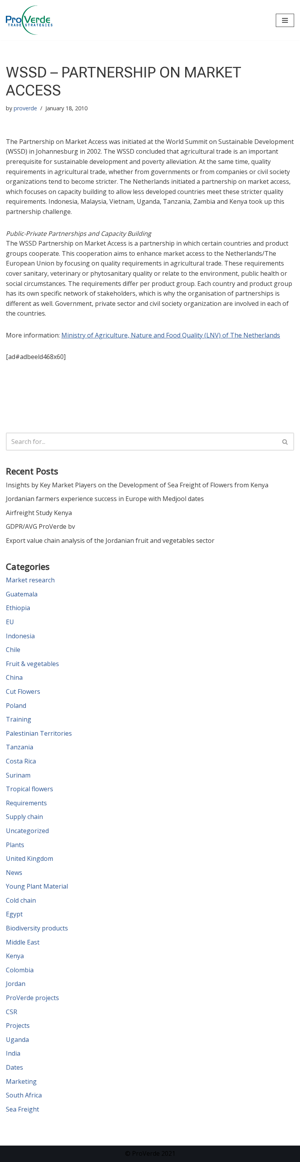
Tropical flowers (29, 789)
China (14, 677)
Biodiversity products (37, 928)
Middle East (22, 942)
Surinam (18, 775)
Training (18, 719)
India (13, 1053)
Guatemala (22, 594)
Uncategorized (27, 830)
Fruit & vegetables (32, 663)
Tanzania (19, 747)
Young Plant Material (37, 886)
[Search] (285, 442)
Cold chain (21, 900)
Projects (18, 1025)
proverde (25, 108)
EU (10, 622)
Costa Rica (21, 761)
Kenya (15, 956)
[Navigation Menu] (285, 20)
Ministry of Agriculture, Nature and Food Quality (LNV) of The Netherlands (170, 335)
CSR (11, 1012)
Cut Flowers (23, 691)
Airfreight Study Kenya (39, 512)
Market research (30, 580)
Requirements (26, 803)
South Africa (24, 1095)
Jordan (15, 983)
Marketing (21, 1081)
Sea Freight (22, 1109)
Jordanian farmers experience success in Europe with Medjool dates (105, 498)
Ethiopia (18, 607)
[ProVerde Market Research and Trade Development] (29, 20)
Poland (16, 705)
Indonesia (20, 636)
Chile (13, 649)
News (14, 872)
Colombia (20, 970)
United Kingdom (29, 858)
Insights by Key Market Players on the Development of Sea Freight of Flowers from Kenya (137, 485)
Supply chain (24, 816)
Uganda (17, 1039)
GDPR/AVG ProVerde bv (40, 526)
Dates (14, 1067)
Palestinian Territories (39, 733)
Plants (15, 845)
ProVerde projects (32, 997)
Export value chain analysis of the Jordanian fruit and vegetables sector (110, 540)
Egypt (14, 914)
